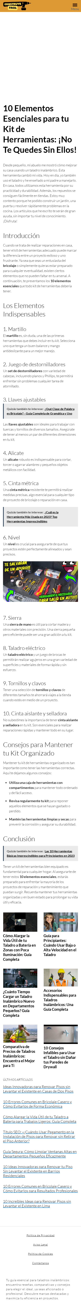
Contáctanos (40, 1263)
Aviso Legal (40, 1244)
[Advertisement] (40, 54)
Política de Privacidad (41, 1235)
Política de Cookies (40, 1253)
